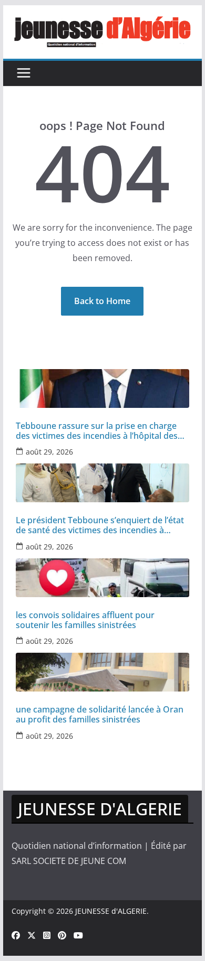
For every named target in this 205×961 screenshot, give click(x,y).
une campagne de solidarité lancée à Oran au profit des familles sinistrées (99, 715)
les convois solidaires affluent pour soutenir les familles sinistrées (85, 620)
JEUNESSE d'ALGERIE (111, 911)
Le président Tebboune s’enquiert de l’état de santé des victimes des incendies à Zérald (100, 525)
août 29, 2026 (49, 452)
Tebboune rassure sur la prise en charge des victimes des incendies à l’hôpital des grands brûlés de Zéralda (97, 431)
